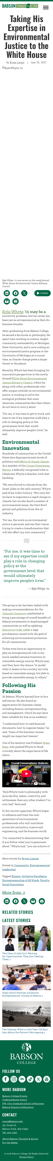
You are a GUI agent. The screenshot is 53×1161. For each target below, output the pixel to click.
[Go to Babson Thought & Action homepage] (20, 6)
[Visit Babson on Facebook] (6, 1080)
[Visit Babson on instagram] (14, 1080)
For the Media (10, 1142)
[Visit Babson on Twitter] (39, 1080)
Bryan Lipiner (17, 62)
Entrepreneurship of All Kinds (20, 880)
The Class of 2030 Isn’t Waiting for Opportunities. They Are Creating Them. (22, 956)
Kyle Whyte (12, 311)
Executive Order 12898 (16, 629)
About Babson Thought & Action (20, 1138)
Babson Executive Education (18, 1107)
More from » (13, 892)
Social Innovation (13, 884)
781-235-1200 (9, 1132)
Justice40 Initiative (14, 613)
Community (21, 865)
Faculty (44, 880)
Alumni (16, 876)
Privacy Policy (26, 1157)
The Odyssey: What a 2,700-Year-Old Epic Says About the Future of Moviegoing (25, 1031)
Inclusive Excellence (34, 876)
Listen (44, 293)
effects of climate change (34, 461)
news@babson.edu (12, 1121)
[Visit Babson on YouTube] (47, 1080)
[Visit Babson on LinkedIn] (22, 1080)
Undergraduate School (14, 1099)
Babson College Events (14, 1096)
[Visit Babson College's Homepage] (27, 1063)
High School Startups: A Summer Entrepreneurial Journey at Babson (21, 994)
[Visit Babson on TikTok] (30, 1080)
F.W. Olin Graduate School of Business (23, 1103)
